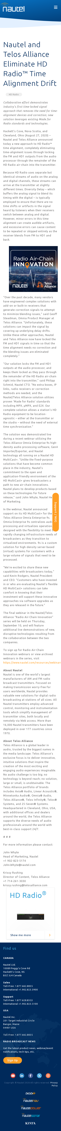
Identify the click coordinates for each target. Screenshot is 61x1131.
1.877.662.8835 (24, 986)
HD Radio (14, 94)
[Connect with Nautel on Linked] (21, 1075)
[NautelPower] (30, 1107)
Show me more (20, 935)
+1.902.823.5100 (28, 1004)
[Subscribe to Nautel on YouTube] (13, 1075)
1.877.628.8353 (24, 1000)
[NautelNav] (30, 1100)
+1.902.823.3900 (28, 989)
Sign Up (12, 1060)
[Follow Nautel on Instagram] (48, 1075)
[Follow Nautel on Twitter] (39, 1075)
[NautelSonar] (30, 1115)
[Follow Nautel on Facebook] (30, 1075)
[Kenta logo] (30, 1122)
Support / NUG (55, 512)
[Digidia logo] (30, 1092)
